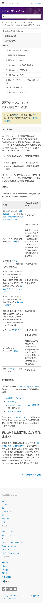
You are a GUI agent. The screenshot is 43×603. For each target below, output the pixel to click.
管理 (3, 22)
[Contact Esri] (15, 589)
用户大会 (5, 573)
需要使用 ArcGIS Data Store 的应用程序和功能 (22, 81)
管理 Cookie (6, 599)
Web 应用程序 (22, 405)
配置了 (13, 289)
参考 (38, 25)
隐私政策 (36, 596)
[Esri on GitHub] (11, 589)
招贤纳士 (5, 566)
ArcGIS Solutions (8, 549)
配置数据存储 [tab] (10, 36)
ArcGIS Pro (6, 535)
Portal (4, 504)
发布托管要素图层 (11, 217)
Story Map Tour (12, 369)
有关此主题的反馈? (33, 475)
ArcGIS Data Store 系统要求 (16, 93)
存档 (16, 115)
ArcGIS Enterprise (9, 539)
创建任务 (15, 351)
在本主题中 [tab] (7, 129)
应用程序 (5, 519)
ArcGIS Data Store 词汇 (14, 88)
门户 (27, 386)
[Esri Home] (6, 581)
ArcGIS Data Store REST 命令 (17, 70)
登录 (39, 4)
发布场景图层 (15, 242)
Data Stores (6, 511)
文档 (4, 522)
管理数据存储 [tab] (10, 41)
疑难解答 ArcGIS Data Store (16, 60)
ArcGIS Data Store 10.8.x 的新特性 (19, 51)
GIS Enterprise (13, 3)
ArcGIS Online (7, 532)
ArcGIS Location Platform (12, 542)
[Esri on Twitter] (3, 589)
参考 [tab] (7, 46)
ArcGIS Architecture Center (13, 553)
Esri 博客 (5, 570)
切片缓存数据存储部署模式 (16, 55)
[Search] (32, 3)
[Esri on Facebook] (7, 589)
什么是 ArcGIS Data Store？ (13, 31)
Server (4, 508)
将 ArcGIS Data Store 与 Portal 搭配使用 (19, 25)
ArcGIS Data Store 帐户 (14, 75)
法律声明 (15, 599)
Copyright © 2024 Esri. (10, 596)
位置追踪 (16, 330)
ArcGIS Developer (9, 546)
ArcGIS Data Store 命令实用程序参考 (19, 65)
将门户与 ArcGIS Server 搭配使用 (20, 22)
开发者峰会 (6, 577)
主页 (4, 501)
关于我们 (5, 562)
